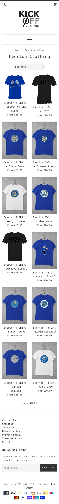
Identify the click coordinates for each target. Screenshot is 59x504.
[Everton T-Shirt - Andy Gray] (44, 360)
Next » (33, 403)
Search (6, 442)
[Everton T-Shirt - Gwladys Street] (14, 246)
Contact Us (9, 420)
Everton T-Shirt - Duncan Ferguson (14, 386)
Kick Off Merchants (32, 484)
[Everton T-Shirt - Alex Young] (44, 195)
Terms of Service (13, 438)
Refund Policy (11, 431)
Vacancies (8, 427)
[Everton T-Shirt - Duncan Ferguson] (14, 360)
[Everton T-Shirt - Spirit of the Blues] (14, 86)
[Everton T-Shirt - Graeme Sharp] (44, 140)
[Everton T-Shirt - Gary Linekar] (14, 195)
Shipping (7, 424)
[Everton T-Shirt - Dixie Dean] (14, 140)
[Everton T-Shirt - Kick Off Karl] (44, 250)
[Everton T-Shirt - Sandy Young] (14, 305)
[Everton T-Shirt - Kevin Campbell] (44, 305)
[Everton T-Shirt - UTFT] (44, 89)
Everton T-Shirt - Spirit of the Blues (14, 106)
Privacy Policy (11, 434)
